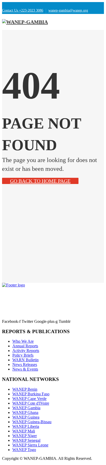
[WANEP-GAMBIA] (25, 22)
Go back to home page (40, 181)
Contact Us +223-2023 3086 (22, 10)
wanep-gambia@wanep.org (68, 10)
